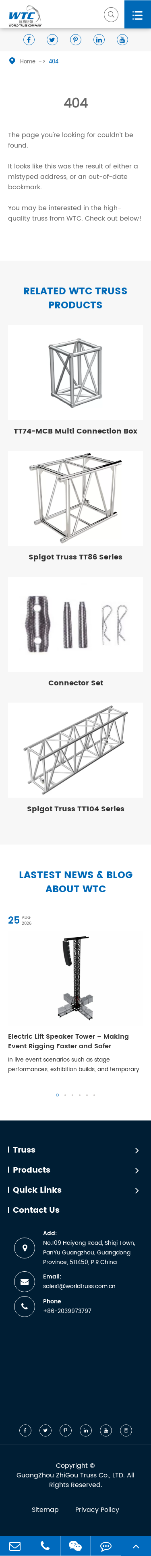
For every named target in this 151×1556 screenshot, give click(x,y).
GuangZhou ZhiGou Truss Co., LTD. (71, 1475)
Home (27, 62)
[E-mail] (15, 1546)
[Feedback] (106, 1546)
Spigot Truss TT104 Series (75, 809)
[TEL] (45, 1546)
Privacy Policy (97, 1510)
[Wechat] (75, 1546)
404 (53, 62)
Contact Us (36, 1211)
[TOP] (136, 1546)
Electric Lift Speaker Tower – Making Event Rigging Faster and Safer (68, 1041)
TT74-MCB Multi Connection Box (75, 431)
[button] (57, 1095)
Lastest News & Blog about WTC (75, 883)
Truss (24, 1151)
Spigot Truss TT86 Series (75, 557)
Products (31, 1171)
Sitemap (45, 1510)
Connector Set (75, 683)
